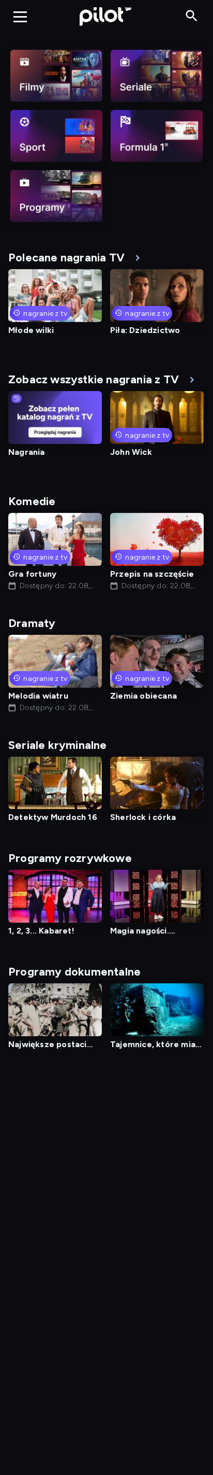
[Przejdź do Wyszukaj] (191, 16)
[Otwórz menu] (20, 16)
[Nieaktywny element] (56, 76)
